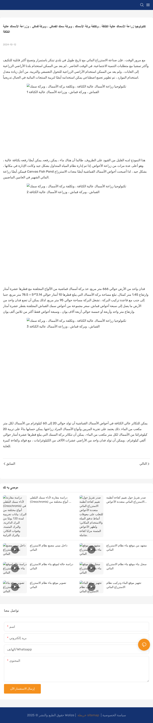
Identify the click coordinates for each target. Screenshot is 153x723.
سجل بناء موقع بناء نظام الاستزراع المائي (126, 566)
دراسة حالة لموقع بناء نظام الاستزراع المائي (51, 566)
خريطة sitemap (88, 715)
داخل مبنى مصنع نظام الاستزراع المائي (48, 547)
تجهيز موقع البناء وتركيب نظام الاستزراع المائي (123, 585)
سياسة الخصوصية (114, 715)
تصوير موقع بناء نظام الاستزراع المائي (48, 585)
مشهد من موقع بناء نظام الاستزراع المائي (126, 547)
